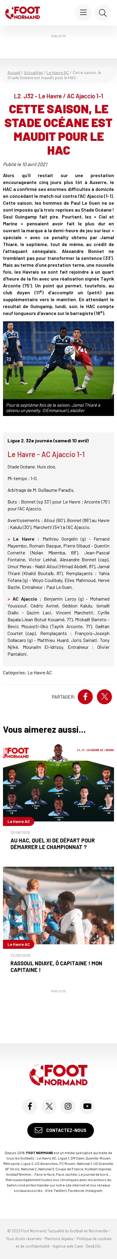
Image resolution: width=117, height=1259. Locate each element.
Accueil (14, 72)
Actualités (33, 72)
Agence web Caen (68, 1246)
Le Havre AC (57, 72)
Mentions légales (59, 1238)
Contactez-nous (65, 1130)
